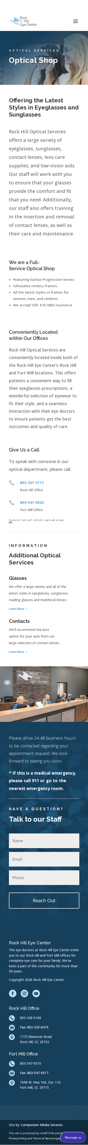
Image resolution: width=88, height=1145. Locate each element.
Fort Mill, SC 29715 (34, 1087)
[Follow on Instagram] (24, 993)
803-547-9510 (30, 1063)
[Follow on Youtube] (36, 993)
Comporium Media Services (42, 1125)
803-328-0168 (30, 1017)
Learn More (16, 609)
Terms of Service (44, 1138)
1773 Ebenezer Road (36, 1036)
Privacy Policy (18, 1138)
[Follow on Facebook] (12, 993)
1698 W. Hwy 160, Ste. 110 (40, 1082)
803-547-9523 (32, 502)
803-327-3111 (32, 482)
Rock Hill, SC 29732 (34, 1042)
